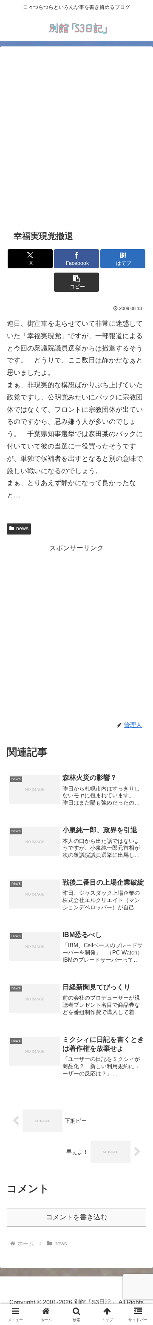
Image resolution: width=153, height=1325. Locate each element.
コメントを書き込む (76, 1217)
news (22, 529)
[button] (76, 282)
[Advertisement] (76, 136)
